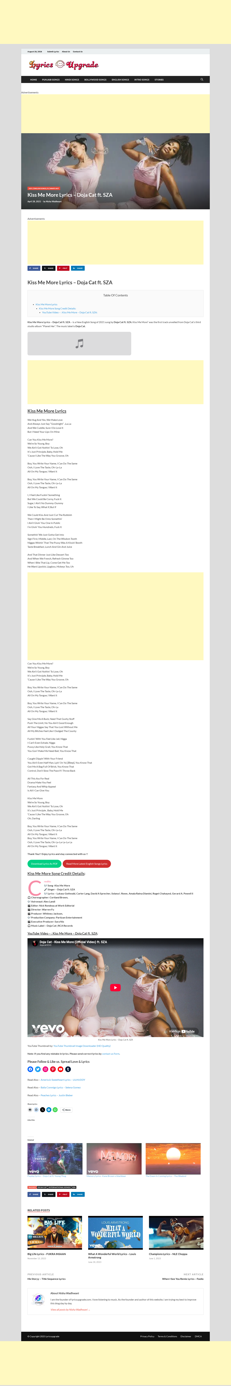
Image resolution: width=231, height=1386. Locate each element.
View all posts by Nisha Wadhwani (70, 1309)
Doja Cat (42, 1187)
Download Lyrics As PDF (44, 863)
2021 (31, 188)
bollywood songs (95, 79)
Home (33, 79)
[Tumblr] (68, 1069)
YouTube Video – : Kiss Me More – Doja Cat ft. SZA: (69, 312)
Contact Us (78, 51)
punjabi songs (51, 79)
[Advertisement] (94, 22)
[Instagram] (45, 1069)
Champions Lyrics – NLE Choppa (168, 1254)
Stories (159, 79)
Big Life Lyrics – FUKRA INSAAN (47, 1254)
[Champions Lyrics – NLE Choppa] (176, 1233)
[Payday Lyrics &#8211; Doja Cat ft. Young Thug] (55, 1159)
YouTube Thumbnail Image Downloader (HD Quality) (82, 1045)
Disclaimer (186, 1336)
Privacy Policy (147, 1336)
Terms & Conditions (167, 1336)
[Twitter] (38, 1069)
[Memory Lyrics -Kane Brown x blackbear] (115, 1159)
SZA (74, 1187)
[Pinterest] (53, 1069)
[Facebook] (30, 1069)
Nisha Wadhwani (54, 201)
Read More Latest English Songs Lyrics (86, 863)
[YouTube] (60, 1069)
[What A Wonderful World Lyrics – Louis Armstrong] (115, 1233)
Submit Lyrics (53, 51)
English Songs (120, 79)
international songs (59, 1187)
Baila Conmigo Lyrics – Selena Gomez (61, 1087)
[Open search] (202, 79)
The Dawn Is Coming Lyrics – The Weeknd (166, 1176)
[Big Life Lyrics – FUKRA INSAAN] (55, 1233)
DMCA (198, 1336)
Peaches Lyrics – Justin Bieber (57, 1095)
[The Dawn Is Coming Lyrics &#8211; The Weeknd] (174, 1159)
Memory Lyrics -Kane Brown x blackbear (106, 1176)
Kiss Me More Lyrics (46, 304)
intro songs (141, 79)
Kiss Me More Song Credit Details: (57, 308)
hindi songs (72, 79)
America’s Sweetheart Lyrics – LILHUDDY (63, 1079)
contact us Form (110, 1053)
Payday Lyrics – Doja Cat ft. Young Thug (47, 1176)
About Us (66, 51)
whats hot (54, 188)
